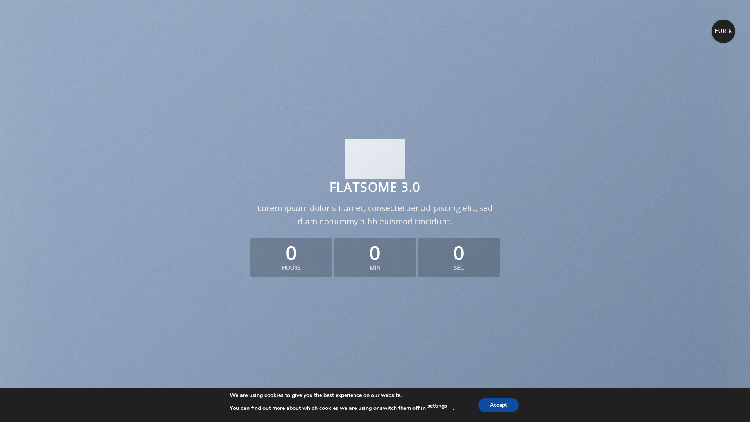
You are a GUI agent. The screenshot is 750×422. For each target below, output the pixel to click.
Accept (498, 405)
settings (437, 405)
